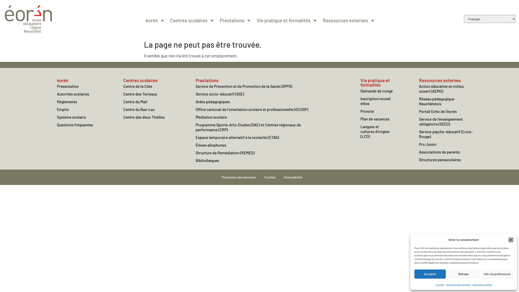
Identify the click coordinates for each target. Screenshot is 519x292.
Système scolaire (71, 117)
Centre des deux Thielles (144, 117)
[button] (511, 240)
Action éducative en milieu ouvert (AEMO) (441, 88)
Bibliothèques (207, 160)
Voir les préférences (497, 274)
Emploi (63, 109)
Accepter (430, 274)
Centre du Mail (135, 101)
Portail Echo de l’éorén (438, 111)
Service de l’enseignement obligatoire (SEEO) (441, 121)
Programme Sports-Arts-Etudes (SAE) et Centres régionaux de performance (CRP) (248, 127)
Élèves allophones (211, 145)
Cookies (439, 284)
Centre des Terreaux (140, 94)
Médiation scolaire (211, 117)
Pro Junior (428, 144)
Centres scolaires (189, 20)
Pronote (367, 111)
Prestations (232, 20)
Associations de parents (439, 152)
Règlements (67, 101)
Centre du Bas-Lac (139, 109)
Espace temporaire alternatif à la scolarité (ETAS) (237, 137)
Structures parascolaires (440, 159)
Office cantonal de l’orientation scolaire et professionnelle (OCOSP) (252, 109)
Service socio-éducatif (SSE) (220, 94)
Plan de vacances (374, 119)
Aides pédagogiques (213, 101)
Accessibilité (293, 177)
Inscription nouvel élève (375, 101)
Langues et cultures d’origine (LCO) (374, 131)
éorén (152, 20)
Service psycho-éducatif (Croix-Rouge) (446, 134)
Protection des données (458, 284)
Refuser (463, 274)
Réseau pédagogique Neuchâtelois (436, 101)
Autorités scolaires (482, 284)
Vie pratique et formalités (284, 20)
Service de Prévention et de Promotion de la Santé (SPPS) (244, 86)
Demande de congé (376, 91)
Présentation (68, 86)
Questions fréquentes (75, 124)
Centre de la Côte (137, 86)
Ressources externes (345, 20)
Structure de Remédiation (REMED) (225, 152)
